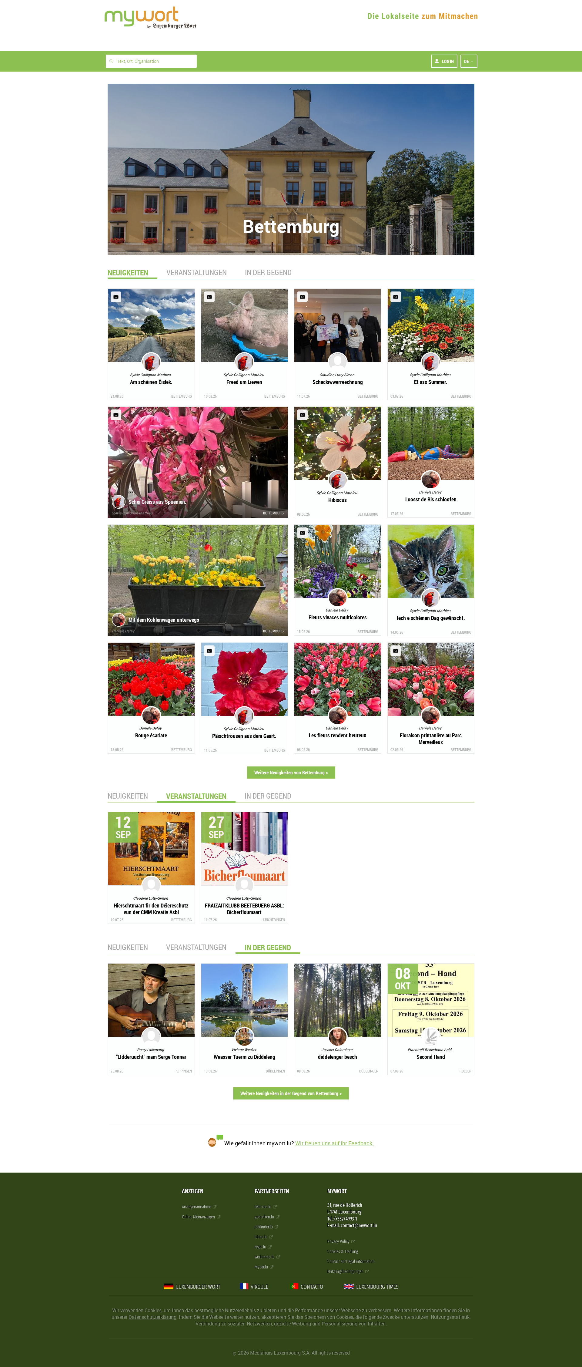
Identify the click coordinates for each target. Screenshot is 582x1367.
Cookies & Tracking (342, 1251)
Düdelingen (275, 1071)
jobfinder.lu (264, 1227)
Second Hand (430, 1056)
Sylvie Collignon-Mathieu (132, 512)
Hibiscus (337, 499)
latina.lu (261, 1237)
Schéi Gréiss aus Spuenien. (157, 501)
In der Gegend (268, 272)
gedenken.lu (265, 1217)
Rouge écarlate (151, 735)
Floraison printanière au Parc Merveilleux (431, 739)
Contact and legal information (351, 1261)
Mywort (337, 1191)
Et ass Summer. (430, 382)
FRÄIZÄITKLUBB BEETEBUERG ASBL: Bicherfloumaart (244, 909)
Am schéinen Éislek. (151, 382)
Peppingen (183, 1071)
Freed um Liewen (244, 382)
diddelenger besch (337, 1056)
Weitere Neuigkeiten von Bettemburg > (291, 772)
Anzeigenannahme (197, 1207)
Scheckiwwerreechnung (338, 382)
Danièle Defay (123, 630)
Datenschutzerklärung (152, 1317)
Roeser (465, 1071)
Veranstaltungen (196, 272)
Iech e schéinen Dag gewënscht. (431, 617)
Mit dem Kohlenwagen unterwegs (164, 619)
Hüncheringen (273, 919)
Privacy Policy (338, 1241)
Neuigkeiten (128, 796)
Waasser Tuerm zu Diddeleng (244, 1056)
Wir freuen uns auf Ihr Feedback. (334, 1143)
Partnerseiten (272, 1191)
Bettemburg (181, 396)
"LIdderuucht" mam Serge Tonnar (151, 1056)
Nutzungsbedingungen (345, 1271)
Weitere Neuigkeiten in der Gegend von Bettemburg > (291, 1093)
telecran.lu (263, 1207)
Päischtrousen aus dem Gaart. (244, 735)
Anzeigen (192, 1191)
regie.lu (261, 1247)
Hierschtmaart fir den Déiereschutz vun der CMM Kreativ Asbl (151, 909)
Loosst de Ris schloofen (431, 499)
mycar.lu (262, 1267)
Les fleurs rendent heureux (337, 735)
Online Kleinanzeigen (199, 1217)
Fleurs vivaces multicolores (338, 617)
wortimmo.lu (265, 1257)
